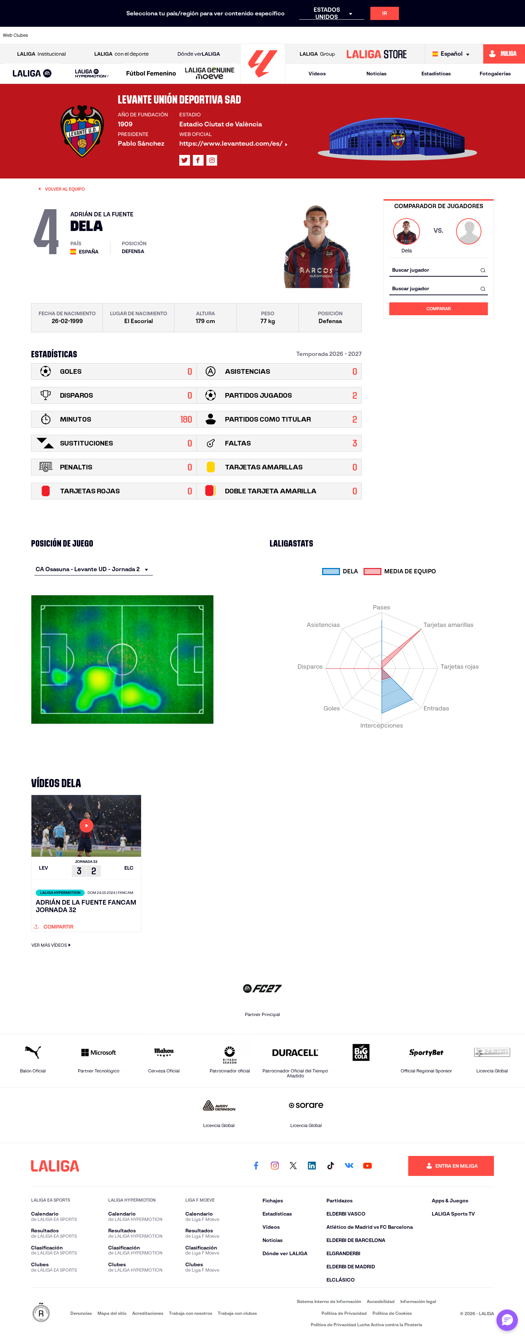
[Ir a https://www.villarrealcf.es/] (516, 35)
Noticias (376, 73)
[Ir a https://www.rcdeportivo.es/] (344, 35)
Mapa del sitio (112, 1313)
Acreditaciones (147, 1313)
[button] (32, 74)
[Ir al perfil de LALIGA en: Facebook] (256, 1166)
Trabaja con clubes (237, 1313)
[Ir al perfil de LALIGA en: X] (184, 160)
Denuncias (81, 1313)
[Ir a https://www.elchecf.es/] (170, 35)
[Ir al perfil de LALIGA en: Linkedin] (311, 1166)
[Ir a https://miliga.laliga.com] (504, 54)
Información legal (418, 1301)
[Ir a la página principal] (263, 80)
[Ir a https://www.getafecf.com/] (220, 35)
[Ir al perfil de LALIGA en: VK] (348, 1166)
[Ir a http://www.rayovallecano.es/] (319, 35)
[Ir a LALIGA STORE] (376, 54)
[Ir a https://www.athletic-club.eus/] (47, 35)
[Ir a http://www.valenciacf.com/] (492, 35)
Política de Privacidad (344, 1313)
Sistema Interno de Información (329, 1301)
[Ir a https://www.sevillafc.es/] (467, 35)
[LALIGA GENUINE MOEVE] (210, 74)
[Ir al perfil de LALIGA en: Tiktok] (330, 1166)
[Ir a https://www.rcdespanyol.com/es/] (368, 35)
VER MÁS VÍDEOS (49, 945)
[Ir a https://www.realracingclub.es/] (294, 35)
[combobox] (438, 270)
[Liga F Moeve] (151, 74)
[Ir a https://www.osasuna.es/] (96, 35)
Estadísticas (436, 73)
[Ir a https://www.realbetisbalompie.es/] (393, 35)
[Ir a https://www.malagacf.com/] (269, 35)
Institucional (41, 54)
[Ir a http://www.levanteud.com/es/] (245, 35)
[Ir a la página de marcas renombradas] (41, 1313)
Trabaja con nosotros (190, 1313)
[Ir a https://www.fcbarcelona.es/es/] (195, 35)
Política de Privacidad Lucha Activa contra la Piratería (366, 1324)
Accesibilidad (381, 1301)
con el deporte (121, 54)
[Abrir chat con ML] (507, 1320)
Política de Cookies (392, 1313)
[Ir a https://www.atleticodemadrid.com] (71, 35)
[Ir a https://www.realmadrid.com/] (417, 35)
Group (317, 54)
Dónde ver (199, 54)
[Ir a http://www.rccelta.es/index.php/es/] (121, 35)
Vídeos (317, 73)
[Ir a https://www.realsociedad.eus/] (442, 35)
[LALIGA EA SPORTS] (32, 74)
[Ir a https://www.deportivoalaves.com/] (146, 35)
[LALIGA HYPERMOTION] (92, 74)
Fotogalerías (495, 73)
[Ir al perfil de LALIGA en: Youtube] (367, 1166)
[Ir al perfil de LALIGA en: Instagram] (211, 160)
